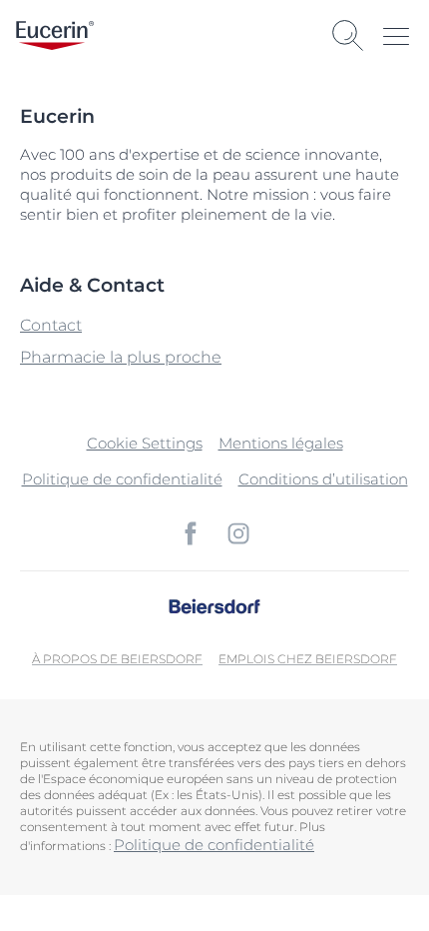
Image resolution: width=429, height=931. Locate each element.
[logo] (55, 35)
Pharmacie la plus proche (120, 357)
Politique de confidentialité (122, 478)
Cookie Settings (145, 443)
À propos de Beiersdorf (117, 658)
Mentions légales (280, 443)
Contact (51, 325)
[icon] (191, 533)
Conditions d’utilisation (323, 478)
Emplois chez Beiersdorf (307, 658)
